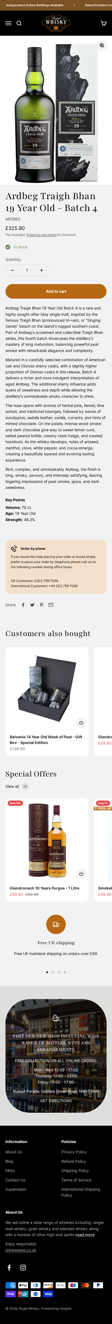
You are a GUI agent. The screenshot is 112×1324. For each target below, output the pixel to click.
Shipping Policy (75, 1170)
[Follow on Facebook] (9, 1267)
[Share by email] (50, 605)
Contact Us (15, 1180)
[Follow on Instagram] (23, 1267)
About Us (13, 1152)
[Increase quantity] (41, 270)
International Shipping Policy (80, 1192)
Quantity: (13, 259)
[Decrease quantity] (12, 270)
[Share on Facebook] (23, 605)
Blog (9, 1161)
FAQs (10, 1170)
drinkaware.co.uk (20, 1250)
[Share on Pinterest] (41, 605)
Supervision (15, 1189)
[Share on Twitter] (32, 605)
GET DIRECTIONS (56, 1100)
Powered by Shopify (56, 1308)
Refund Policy (73, 1161)
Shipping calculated (41, 235)
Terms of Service (76, 1180)
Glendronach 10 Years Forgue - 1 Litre (44, 888)
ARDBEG (12, 219)
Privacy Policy (73, 1152)
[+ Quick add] (81, 722)
